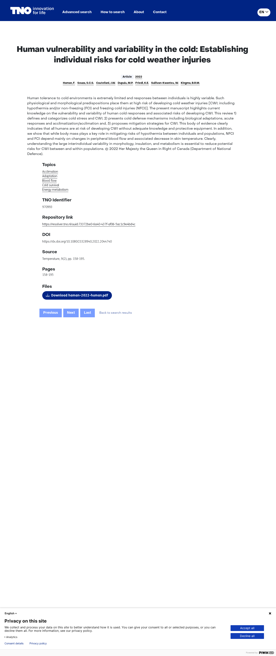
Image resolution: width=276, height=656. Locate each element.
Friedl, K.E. (142, 83)
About (139, 12)
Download (79, 295)
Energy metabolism (55, 189)
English (9, 613)
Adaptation (49, 176)
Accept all (247, 628)
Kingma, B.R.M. (190, 83)
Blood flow (49, 180)
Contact (160, 12)
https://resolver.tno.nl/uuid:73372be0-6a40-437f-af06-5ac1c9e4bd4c (88, 224)
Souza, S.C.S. (85, 83)
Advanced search (77, 12)
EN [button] (261, 12)
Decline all (247, 636)
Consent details (14, 643)
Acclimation (50, 171)
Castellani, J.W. (105, 83)
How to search (113, 12)
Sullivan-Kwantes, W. (165, 83)
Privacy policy (38, 643)
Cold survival (50, 185)
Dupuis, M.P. (125, 83)
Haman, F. (69, 83)
